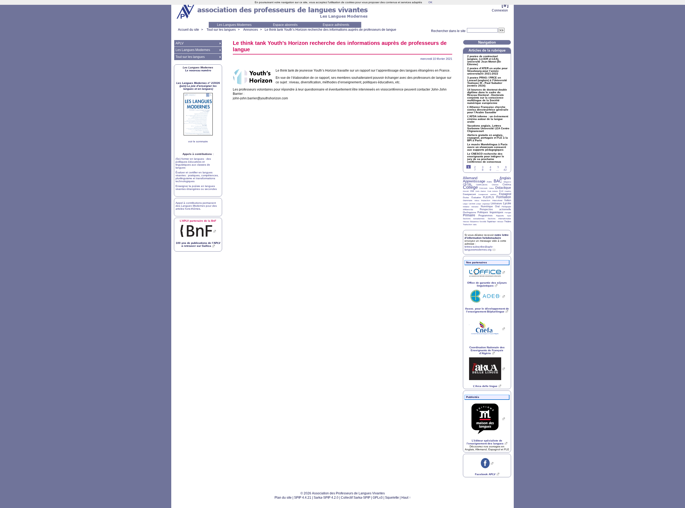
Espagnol (505, 194)
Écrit (501, 191)
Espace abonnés (285, 25)
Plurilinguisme (469, 212)
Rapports (500, 216)
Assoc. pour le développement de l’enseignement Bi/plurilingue (487, 310)
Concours (483, 188)
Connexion (500, 10)
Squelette (392, 497)
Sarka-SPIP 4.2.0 (326, 497)
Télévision (500, 221)
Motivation (474, 207)
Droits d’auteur (480, 191)
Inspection (485, 200)
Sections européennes (474, 219)
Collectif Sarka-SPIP (355, 497)
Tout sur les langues (221, 30)
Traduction (467, 224)
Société (483, 221)
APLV (180, 43)
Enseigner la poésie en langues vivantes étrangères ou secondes (196, 187)
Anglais (505, 178)
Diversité (466, 191)
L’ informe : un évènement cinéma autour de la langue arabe (487, 119)
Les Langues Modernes (234, 25)
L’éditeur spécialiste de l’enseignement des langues (485, 442)
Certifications (482, 185)
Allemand (470, 178)
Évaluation (476, 197)
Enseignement (469, 194)
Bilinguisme (507, 182)
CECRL (467, 184)
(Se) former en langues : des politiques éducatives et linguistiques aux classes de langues (193, 163)
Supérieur (491, 221)
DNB (472, 191)
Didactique (503, 188)
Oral (497, 206)
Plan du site (283, 497)
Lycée (507, 203)
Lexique (478, 204)
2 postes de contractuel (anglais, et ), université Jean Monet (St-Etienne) (484, 60)
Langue (465, 204)
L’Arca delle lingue (485, 386)
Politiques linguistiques (490, 212)
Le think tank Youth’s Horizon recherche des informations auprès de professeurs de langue (330, 30)
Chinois (495, 185)
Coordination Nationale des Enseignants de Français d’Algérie (487, 350)
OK (430, 2)
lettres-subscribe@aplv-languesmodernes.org (479, 248)
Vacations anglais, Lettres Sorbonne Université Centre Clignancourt (488, 128)
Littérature (496, 203)
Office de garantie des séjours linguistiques (487, 284)
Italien (507, 200)
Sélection (466, 221)
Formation (503, 197)
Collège (470, 187)
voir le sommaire (198, 141)
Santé (509, 216)
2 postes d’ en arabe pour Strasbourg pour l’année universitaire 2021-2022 (487, 71)
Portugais (508, 212)
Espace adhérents (336, 25)
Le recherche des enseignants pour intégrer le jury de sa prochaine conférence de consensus (485, 158)
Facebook (485, 474)
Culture (491, 188)
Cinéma (507, 184)
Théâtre (507, 221)
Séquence (474, 221)
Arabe (489, 182)
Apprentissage (474, 181)
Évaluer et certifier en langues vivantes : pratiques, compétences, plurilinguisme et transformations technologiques (197, 177)
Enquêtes (508, 191)
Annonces (250, 30)
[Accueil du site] (186, 11)
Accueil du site (188, 30)
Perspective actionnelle (495, 209)
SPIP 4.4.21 (302, 497)
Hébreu (476, 200)
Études (466, 197)
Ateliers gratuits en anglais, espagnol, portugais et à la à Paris (487, 138)
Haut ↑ (406, 497)
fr (505, 5)
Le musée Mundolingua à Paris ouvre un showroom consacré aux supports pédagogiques (487, 147)
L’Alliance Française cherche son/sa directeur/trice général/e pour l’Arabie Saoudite (487, 110)
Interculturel (497, 200)
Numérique (487, 206)
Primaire (469, 215)
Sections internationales (499, 219)
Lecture (472, 204)
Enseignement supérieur (487, 194)
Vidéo (475, 224)
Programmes (485, 215)
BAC (498, 181)
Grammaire (467, 200)
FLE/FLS (488, 197)
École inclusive (493, 191)
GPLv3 (378, 497)
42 (505, 169)
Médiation (466, 207)
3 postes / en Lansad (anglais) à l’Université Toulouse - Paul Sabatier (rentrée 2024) (487, 81)
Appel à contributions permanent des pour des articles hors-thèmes (196, 205)
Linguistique (486, 204)
